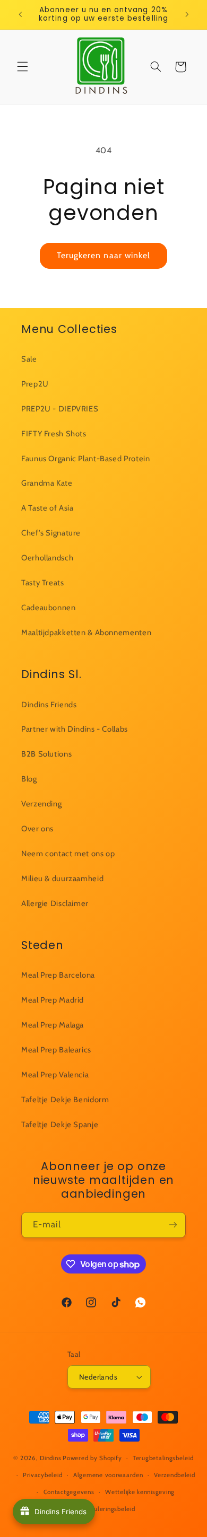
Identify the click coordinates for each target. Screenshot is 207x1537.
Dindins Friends (48, 704)
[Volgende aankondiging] (187, 14)
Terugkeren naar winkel (103, 255)
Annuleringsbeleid (109, 1509)
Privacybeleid (43, 1475)
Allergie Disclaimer (55, 903)
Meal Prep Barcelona (58, 975)
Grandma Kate (47, 483)
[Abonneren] (173, 1225)
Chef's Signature (51, 533)
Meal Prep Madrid (52, 1000)
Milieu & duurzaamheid (62, 878)
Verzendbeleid (174, 1475)
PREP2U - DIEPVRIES (59, 409)
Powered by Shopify (92, 1458)
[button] (22, 67)
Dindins (50, 1458)
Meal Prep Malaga (52, 1025)
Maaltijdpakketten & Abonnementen (86, 632)
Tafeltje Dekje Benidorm (65, 1099)
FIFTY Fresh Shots (54, 433)
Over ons (37, 828)
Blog (29, 779)
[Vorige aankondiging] (20, 14)
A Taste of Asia (47, 508)
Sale (29, 359)
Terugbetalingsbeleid (163, 1458)
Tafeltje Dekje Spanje (59, 1124)
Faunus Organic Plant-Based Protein (85, 458)
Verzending (41, 804)
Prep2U (35, 384)
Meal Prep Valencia (55, 1074)
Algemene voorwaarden (108, 1475)
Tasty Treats (42, 582)
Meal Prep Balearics (56, 1050)
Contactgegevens (69, 1492)
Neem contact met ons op (68, 853)
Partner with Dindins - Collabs (74, 729)
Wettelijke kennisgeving (140, 1492)
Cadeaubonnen (48, 607)
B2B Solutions (46, 754)
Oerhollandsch (47, 558)
